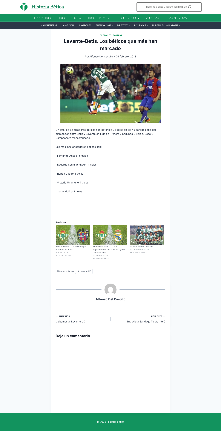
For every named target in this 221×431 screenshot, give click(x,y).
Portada (117, 35)
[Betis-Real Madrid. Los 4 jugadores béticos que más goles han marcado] (110, 235)
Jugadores (84, 25)
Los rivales (141, 25)
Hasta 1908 (43, 18)
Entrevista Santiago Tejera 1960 (146, 319)
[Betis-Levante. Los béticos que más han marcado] (73, 235)
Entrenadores (104, 25)
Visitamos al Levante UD (70, 319)
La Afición (68, 25)
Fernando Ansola (65, 271)
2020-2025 (178, 18)
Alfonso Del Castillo (101, 56)
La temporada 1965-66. (142, 246)
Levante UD (84, 271)
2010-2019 (154, 18)
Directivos (123, 25)
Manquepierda (49, 25)
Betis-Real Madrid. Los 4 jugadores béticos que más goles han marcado (109, 249)
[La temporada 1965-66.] (147, 235)
